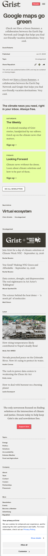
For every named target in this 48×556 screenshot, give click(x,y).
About (4, 472)
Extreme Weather (8, 455)
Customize (23, 551)
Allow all (24, 545)
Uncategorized (40, 59)
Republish (6, 515)
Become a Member (9, 508)
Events (4, 505)
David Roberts (7, 48)
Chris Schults (7, 217)
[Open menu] (44, 4)
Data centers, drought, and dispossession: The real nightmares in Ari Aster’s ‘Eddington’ (23, 281)
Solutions (5, 449)
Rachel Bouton (7, 258)
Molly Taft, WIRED (9, 351)
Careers (5, 482)
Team (4, 475)
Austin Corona (7, 364)
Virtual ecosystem (17, 211)
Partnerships (7, 485)
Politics (5, 446)
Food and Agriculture (10, 458)
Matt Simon (6, 302)
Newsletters (6, 502)
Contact (5, 479)
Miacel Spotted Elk (9, 288)
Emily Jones (6, 378)
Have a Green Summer (28, 28)
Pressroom (6, 488)
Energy (5, 442)
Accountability (7, 452)
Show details (36, 538)
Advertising (6, 512)
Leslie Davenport (8, 392)
